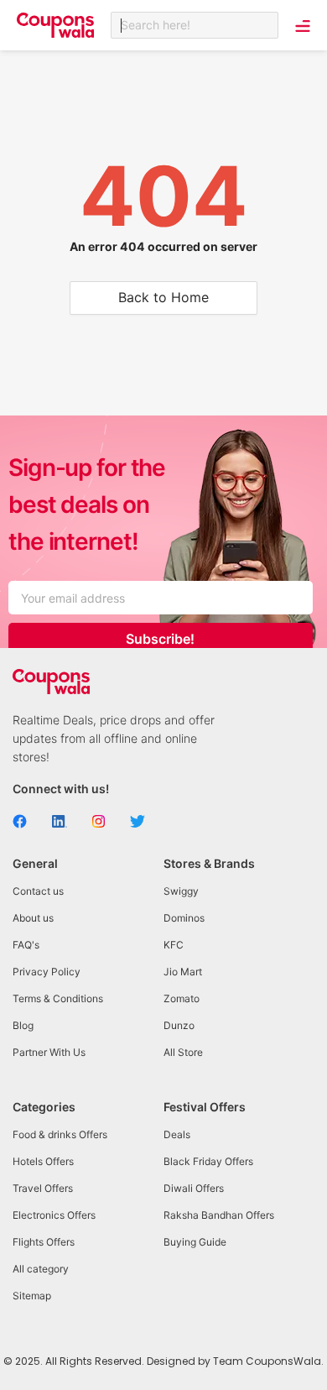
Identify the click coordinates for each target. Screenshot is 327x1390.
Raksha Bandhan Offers (219, 1215)
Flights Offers (44, 1242)
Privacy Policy (46, 971)
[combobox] (194, 25)
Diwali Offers (194, 1188)
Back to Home (163, 297)
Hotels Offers (43, 1161)
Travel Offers (43, 1188)
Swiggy (181, 891)
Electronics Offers (54, 1215)
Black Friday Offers (208, 1161)
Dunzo (179, 1025)
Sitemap (32, 1295)
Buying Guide (195, 1242)
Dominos (184, 918)
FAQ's (26, 944)
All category (41, 1268)
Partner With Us (49, 1052)
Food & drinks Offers (60, 1134)
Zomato (182, 998)
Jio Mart (183, 971)
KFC (174, 944)
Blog (23, 1025)
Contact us (38, 891)
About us (33, 918)
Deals (177, 1134)
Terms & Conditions (58, 998)
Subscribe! (160, 638)
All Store (183, 1052)
